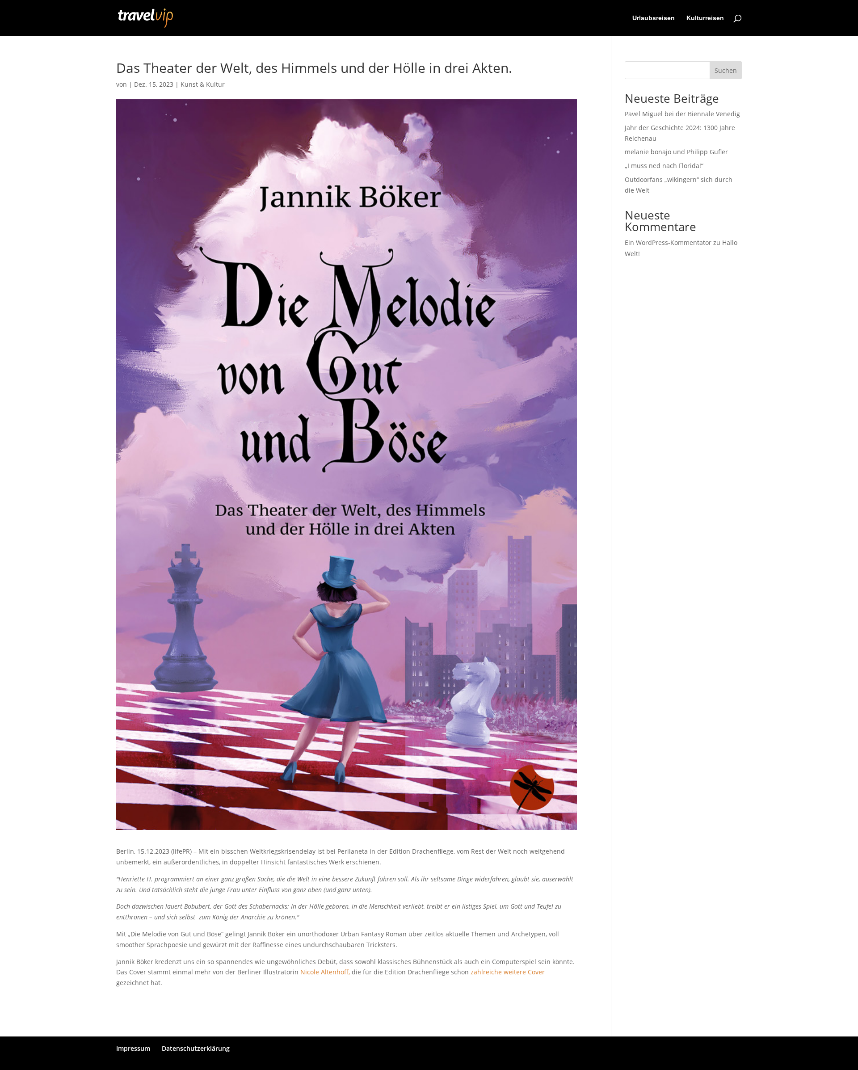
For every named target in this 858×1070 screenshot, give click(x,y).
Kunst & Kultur (203, 84)
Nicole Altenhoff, (326, 972)
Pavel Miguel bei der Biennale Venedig (682, 114)
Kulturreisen (705, 18)
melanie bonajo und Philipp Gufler (676, 151)
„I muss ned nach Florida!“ (664, 165)
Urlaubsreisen (653, 18)
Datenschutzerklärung (196, 1048)
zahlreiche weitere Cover (508, 972)
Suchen (726, 70)
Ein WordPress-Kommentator (668, 242)
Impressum (133, 1048)
